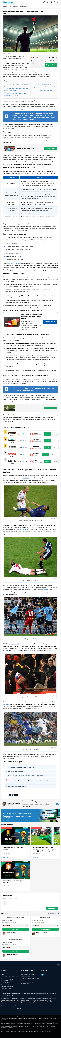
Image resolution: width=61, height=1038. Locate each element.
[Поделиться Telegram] (13, 795)
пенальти (45, 589)
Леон (12, 463)
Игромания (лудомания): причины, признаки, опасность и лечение (30, 978)
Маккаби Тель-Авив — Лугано (15, 917)
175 (25, 454)
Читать (4, 857)
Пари (12, 442)
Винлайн (12, 435)
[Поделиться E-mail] (17, 795)
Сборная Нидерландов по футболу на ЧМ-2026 (14, 881)
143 (25, 441)
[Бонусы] (51, 2)
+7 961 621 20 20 (49, 1002)
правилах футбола (14, 263)
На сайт (47, 434)
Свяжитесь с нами (6, 988)
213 (25, 461)
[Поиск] (44, 2)
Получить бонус (51, 65)
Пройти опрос (50, 321)
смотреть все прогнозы (53, 913)
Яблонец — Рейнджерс (15, 939)
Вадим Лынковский (14, 803)
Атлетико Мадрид (22, 529)
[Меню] (58, 2)
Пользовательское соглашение (9, 976)
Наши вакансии (5, 982)
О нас (2, 974)
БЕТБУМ (12, 449)
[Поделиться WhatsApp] (15, 795)
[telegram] (58, 964)
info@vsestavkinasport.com (26, 1002)
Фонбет (12, 456)
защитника (26, 478)
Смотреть (48, 815)
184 (25, 447)
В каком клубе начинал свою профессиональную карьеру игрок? (31, 316)
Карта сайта (24, 985)
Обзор (55, 434)
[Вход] (54, 2)
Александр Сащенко (42, 932)
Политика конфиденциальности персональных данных (9, 979)
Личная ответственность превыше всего (28, 982)
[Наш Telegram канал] (47, 2)
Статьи (9, 6)
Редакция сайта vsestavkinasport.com (7, 985)
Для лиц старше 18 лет (27, 974)
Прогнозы (4, 913)
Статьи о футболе (24, 6)
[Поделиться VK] (10, 795)
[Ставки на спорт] (8, 3)
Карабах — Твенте (45, 917)
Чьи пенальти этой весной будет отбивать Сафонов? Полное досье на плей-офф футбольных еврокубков (44, 849)
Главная (3, 6)
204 (25, 434)
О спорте (15, 6)
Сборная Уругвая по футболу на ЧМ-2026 (12, 848)
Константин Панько (12, 932)
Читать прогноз (15, 929)
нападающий (15, 644)
